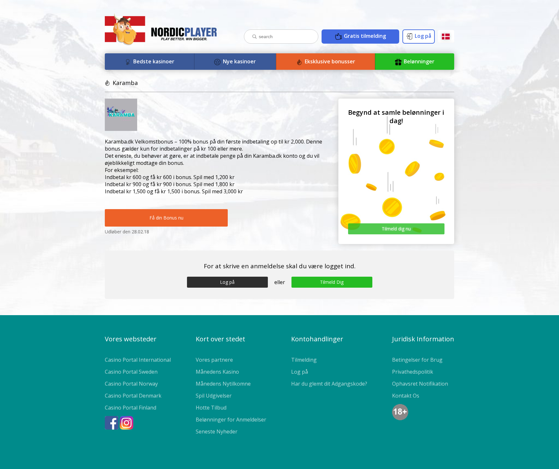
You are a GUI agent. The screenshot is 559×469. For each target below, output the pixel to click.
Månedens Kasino (217, 371)
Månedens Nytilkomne (223, 383)
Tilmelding (304, 359)
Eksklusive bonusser (329, 61)
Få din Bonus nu (166, 218)
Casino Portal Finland (130, 407)
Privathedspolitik (412, 371)
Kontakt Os (405, 395)
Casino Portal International (138, 359)
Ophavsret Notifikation (420, 383)
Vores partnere (214, 359)
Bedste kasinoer (153, 61)
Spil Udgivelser (214, 395)
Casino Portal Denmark (133, 395)
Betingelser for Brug (417, 359)
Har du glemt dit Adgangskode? (329, 383)
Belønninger (418, 61)
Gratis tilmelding (364, 35)
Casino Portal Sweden (131, 371)
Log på (422, 35)
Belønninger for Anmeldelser (231, 419)
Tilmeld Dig (332, 282)
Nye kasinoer (239, 61)
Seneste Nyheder (216, 431)
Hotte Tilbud (211, 407)
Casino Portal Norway (131, 383)
